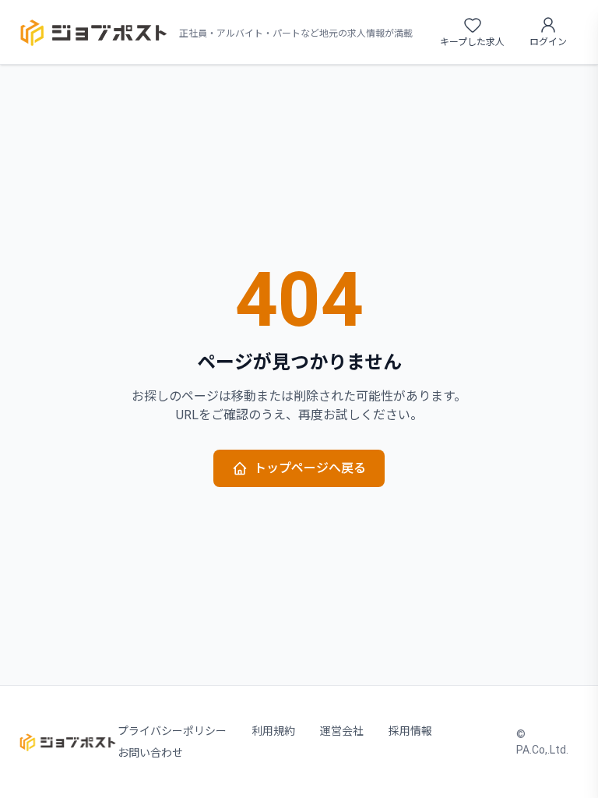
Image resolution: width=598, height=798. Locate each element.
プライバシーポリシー (172, 731)
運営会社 (342, 731)
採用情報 (410, 731)
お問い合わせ (150, 753)
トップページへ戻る (310, 468)
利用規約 (273, 731)
